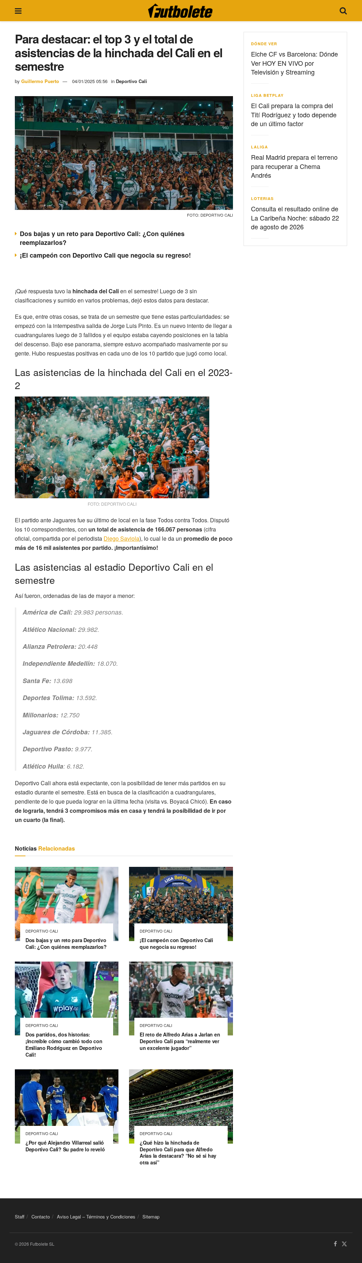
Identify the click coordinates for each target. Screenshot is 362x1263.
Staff (19, 1216)
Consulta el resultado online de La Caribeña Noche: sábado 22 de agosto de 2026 (295, 217)
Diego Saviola (121, 538)
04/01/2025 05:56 (89, 81)
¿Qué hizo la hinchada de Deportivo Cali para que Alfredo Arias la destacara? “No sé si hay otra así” (178, 1152)
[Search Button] (343, 10)
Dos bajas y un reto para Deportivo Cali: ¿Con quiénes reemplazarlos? (102, 238)
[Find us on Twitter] (344, 1244)
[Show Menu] (18, 10)
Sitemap (150, 1216)
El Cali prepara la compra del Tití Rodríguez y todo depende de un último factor (294, 114)
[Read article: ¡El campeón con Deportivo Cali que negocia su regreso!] (181, 904)
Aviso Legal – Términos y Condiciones (96, 1216)
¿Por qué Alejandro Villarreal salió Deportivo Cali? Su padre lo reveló (65, 1146)
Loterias (262, 198)
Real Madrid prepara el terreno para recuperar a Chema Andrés (294, 165)
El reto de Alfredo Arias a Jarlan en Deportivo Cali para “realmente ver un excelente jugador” (180, 1041)
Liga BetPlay (267, 95)
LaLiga (259, 146)
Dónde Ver (264, 43)
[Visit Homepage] (180, 11)
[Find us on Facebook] (335, 1244)
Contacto (40, 1216)
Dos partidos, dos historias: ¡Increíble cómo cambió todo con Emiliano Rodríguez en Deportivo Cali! (63, 1044)
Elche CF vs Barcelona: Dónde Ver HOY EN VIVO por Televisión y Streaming (294, 62)
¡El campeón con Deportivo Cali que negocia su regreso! (105, 255)
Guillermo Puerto (40, 81)
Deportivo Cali (131, 81)
